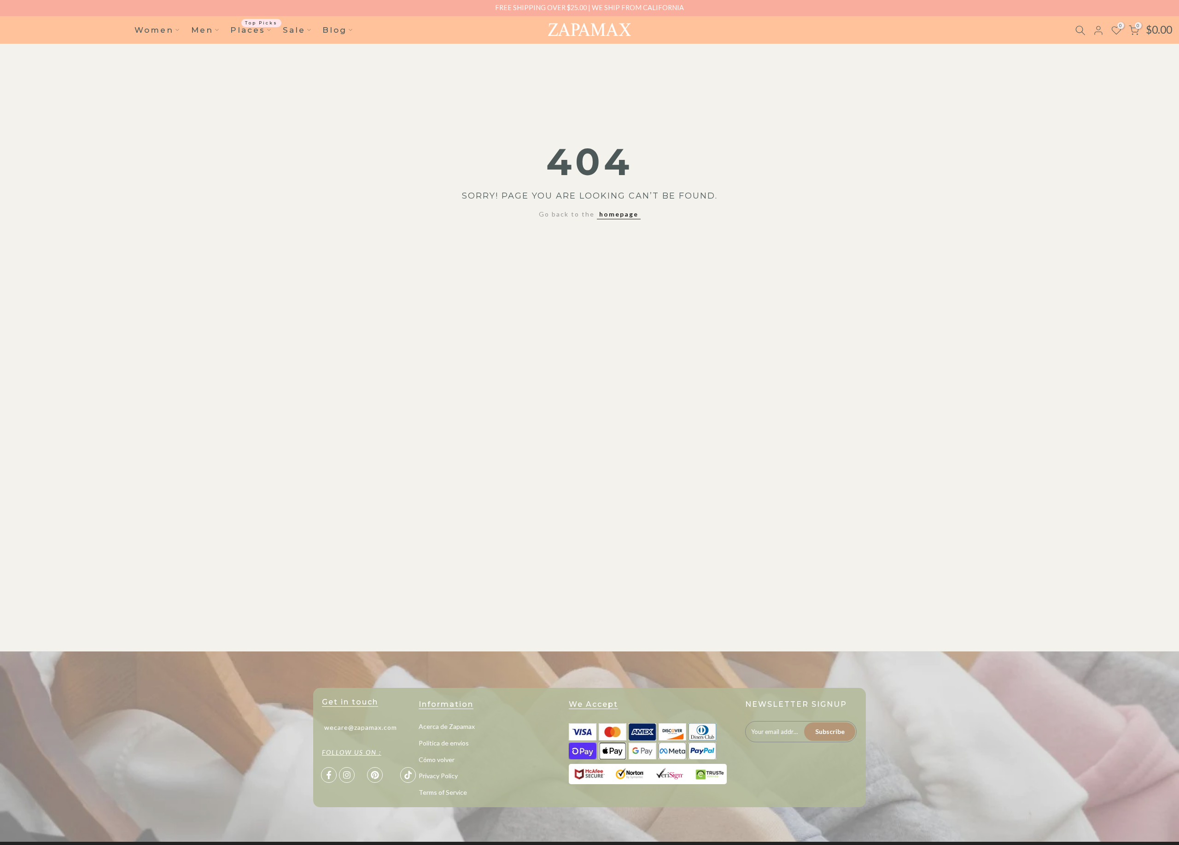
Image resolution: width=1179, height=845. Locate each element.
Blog (334, 30)
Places (254, 29)
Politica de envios (444, 743)
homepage (618, 214)
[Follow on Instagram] (347, 775)
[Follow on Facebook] (329, 775)
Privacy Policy (438, 776)
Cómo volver (437, 759)
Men (202, 30)
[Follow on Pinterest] (375, 775)
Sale (294, 30)
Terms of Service (443, 792)
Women (154, 30)
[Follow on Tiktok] (408, 775)
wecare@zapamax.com (360, 727)
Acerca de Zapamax (447, 726)
